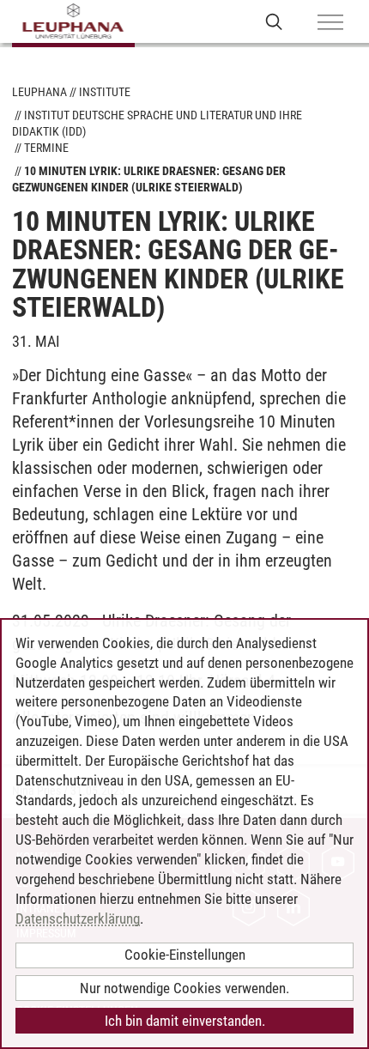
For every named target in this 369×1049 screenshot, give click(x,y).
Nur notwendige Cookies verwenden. (184, 988)
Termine (46, 148)
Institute (104, 92)
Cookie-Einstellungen (184, 954)
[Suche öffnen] (274, 21)
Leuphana (39, 92)
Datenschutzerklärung (77, 918)
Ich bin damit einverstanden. (185, 1020)
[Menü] (330, 23)
